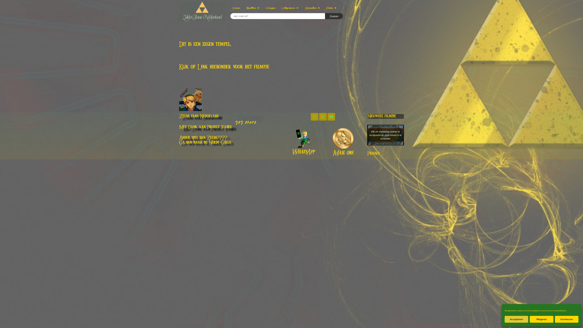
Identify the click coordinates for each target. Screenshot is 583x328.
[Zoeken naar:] (277, 16)
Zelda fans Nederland (199, 116)
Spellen (251, 8)
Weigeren (541, 319)
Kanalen (310, 8)
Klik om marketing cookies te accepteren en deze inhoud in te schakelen (385, 135)
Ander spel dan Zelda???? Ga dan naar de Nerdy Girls (205, 140)
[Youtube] (331, 117)
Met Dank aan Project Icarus (205, 127)
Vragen (270, 8)
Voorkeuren (566, 319)
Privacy (373, 153)
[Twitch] (323, 117)
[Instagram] (314, 117)
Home (236, 8)
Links (329, 8)
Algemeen (288, 8)
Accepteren (516, 319)
